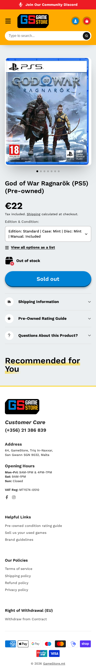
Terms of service (18, 569)
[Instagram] (14, 497)
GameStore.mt (54, 663)
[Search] (86, 36)
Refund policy (16, 583)
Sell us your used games (25, 533)
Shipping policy (18, 576)
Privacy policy (16, 590)
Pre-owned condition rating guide (33, 526)
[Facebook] (7, 497)
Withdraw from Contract (26, 619)
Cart (86, 21)
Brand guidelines (19, 540)
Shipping (33, 214)
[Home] (33, 21)
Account (75, 21)
